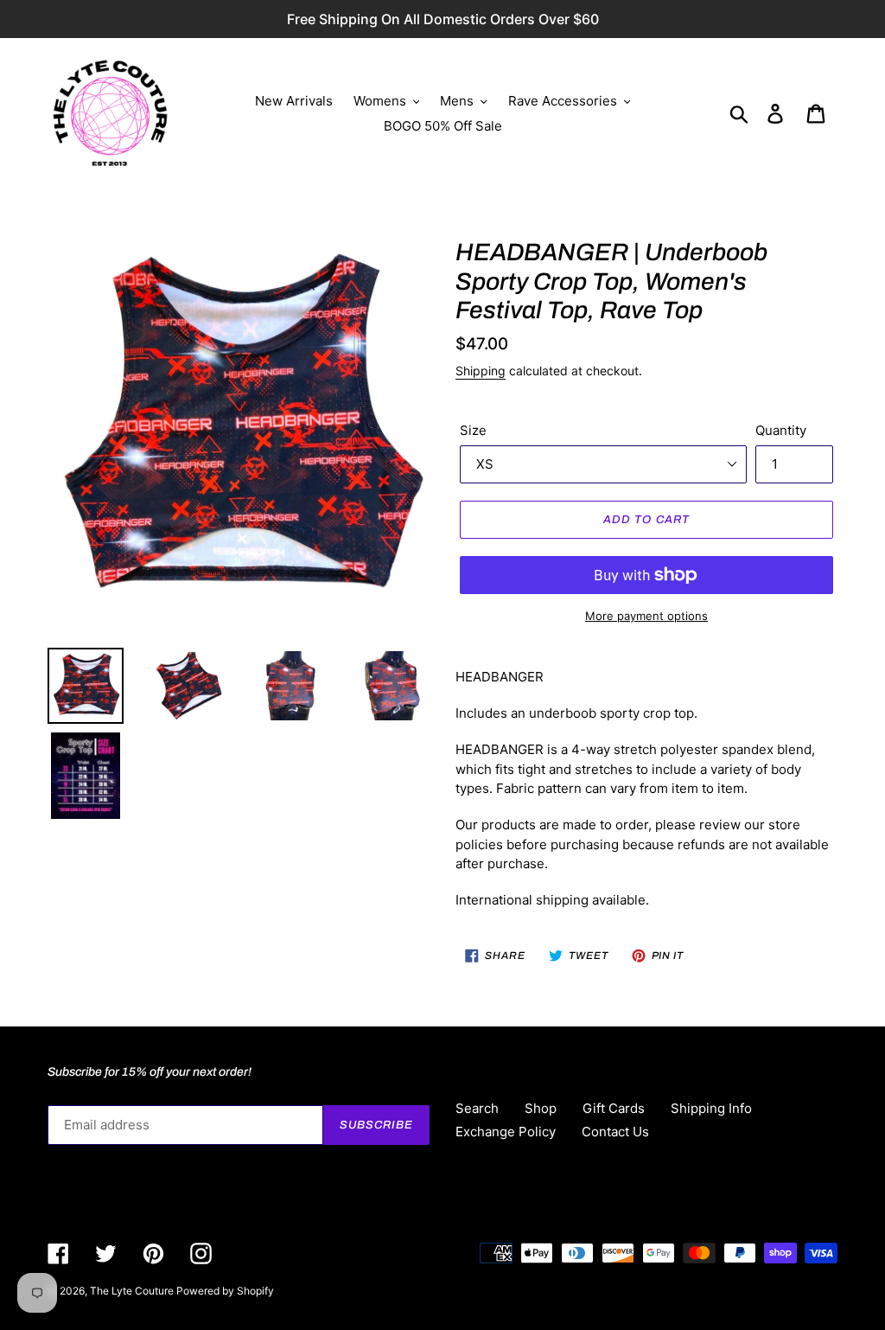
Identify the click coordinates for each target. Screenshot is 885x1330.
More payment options (646, 616)
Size (473, 430)
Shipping (480, 370)
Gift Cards (614, 1108)
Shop (541, 1108)
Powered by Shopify (225, 1290)
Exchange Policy (505, 1131)
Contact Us (615, 1131)
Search (477, 1108)
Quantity (780, 430)
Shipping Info (711, 1108)
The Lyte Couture (133, 1290)
